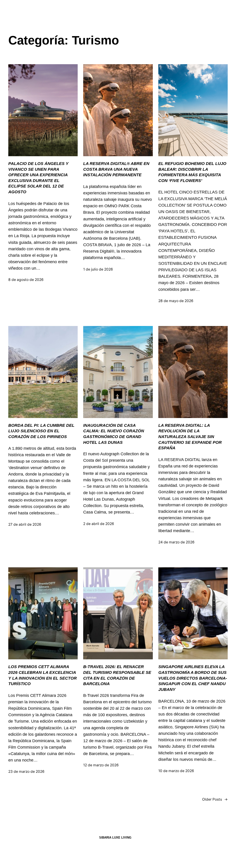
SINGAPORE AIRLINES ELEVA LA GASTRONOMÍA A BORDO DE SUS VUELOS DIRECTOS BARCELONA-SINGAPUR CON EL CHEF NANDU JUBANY (192, 678)
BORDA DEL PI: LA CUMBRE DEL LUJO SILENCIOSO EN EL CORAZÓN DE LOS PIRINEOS (41, 431)
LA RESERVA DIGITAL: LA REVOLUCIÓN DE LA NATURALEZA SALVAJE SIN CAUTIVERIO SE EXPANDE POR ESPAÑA (190, 436)
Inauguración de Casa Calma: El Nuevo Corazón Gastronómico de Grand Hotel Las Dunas (113, 434)
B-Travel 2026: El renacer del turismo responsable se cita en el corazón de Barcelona (117, 675)
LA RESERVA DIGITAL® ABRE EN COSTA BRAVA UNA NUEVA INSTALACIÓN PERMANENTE (116, 169)
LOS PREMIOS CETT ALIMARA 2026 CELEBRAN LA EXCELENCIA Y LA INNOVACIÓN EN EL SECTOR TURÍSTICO (42, 675)
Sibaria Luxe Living (115, 837)
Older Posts (215, 799)
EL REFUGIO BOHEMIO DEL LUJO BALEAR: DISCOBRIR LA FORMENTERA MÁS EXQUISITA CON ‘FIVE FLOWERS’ (192, 172)
